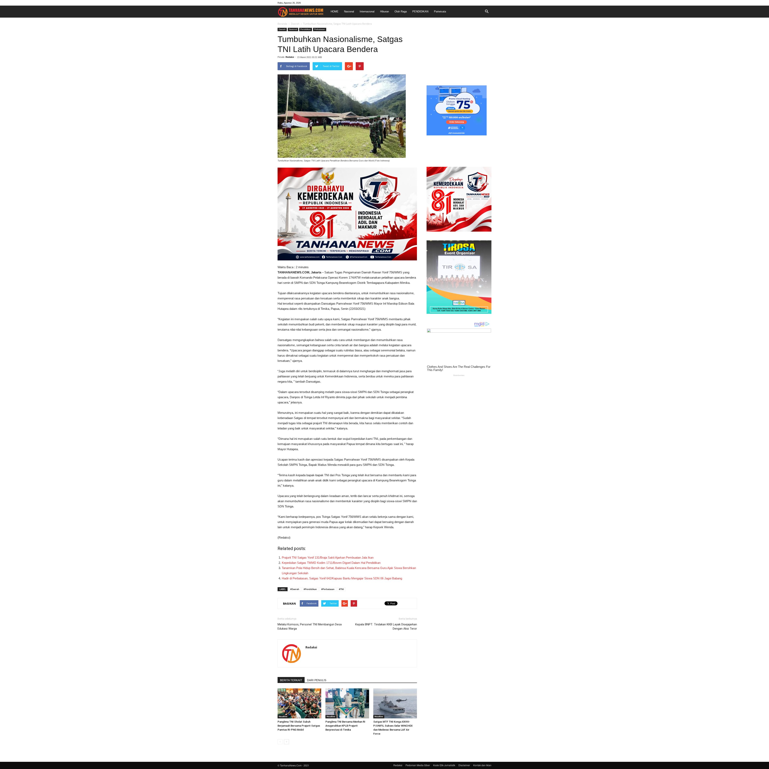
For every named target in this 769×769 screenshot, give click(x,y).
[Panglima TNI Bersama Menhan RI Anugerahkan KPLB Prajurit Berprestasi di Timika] (347, 703)
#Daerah (294, 589)
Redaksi (290, 57)
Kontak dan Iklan (482, 765)
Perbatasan (319, 29)
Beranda (282, 23)
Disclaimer (464, 765)
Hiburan (384, 11)
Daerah (295, 23)
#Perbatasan (327, 589)
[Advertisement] (459, 53)
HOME (334, 11)
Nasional (349, 11)
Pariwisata (440, 11)
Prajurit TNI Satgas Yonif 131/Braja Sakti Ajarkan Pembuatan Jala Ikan (327, 557)
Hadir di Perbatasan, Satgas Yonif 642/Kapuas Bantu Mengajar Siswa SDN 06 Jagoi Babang (342, 578)
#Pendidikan (310, 589)
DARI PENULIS (316, 680)
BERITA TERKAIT (291, 680)
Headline (283, 716)
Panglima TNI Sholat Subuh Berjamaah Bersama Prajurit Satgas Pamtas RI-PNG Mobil (299, 725)
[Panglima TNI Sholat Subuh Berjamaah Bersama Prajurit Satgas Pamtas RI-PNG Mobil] (299, 703)
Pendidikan (305, 29)
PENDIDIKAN (420, 11)
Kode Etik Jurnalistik (444, 765)
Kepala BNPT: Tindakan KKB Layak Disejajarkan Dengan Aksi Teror (386, 626)
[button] (486, 11)
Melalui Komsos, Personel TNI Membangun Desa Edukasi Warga (310, 626)
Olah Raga (401, 11)
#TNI (341, 589)
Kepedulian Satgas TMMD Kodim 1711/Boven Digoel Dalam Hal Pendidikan (331, 562)
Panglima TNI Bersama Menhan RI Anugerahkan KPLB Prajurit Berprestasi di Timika (345, 725)
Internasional (367, 11)
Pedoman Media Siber (418, 765)
